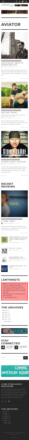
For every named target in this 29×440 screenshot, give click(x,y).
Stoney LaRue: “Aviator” (13, 162)
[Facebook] (16, 1)
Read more (3, 78)
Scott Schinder (13, 250)
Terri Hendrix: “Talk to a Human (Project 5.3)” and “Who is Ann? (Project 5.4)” (18, 238)
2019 (5, 315)
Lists (11, 60)
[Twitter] (22, 1)
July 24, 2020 (16, 223)
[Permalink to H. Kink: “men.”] (14, 203)
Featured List (6, 60)
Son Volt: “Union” (15, 248)
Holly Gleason (7, 117)
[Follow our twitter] (3, 347)
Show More (7, 321)
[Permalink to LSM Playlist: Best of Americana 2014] (14, 45)
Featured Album (11, 219)
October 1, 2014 (19, 163)
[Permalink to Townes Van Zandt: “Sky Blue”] (4, 268)
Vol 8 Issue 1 (17, 60)
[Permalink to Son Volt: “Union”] (4, 251)
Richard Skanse (7, 223)
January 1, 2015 (17, 66)
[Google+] (19, 1)
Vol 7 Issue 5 (15, 159)
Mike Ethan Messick (9, 163)
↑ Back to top (14, 437)
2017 (5, 319)
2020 (6, 312)
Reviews (9, 159)
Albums (4, 159)
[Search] (3, 1)
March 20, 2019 (22, 269)
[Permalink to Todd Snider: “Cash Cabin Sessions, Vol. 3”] (4, 259)
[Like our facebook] (16, 347)
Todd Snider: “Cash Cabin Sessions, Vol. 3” (17, 257)
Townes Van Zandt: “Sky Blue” (18, 266)
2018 (5, 317)
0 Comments (25, 78)
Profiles (10, 110)
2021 (5, 310)
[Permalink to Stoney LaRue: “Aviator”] (14, 144)
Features (4, 110)
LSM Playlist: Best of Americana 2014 (12, 64)
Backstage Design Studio (14, 434)
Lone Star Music (8, 66)
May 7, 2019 (21, 250)
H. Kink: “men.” (8, 221)
